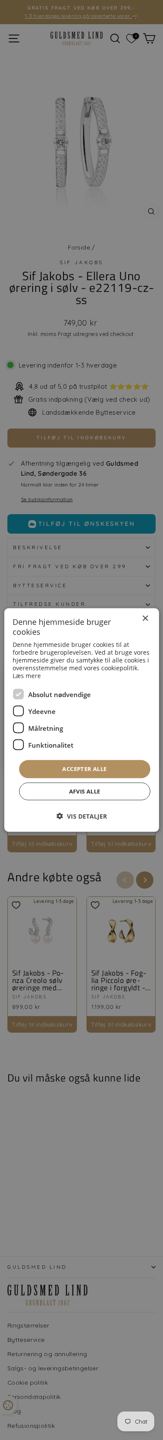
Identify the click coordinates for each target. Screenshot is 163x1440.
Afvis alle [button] (84, 791)
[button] (82, 816)
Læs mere (27, 676)
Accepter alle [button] (84, 769)
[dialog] (81, 720)
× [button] (145, 618)
